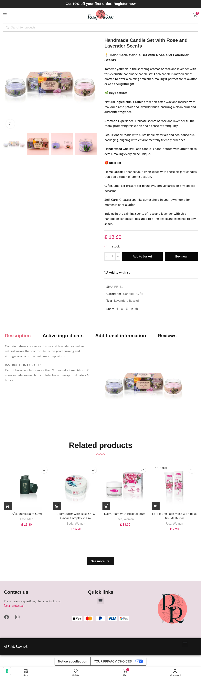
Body (70, 523)
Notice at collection (72, 661)
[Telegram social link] (136, 309)
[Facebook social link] (117, 309)
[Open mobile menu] (5, 15)
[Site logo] (100, 14)
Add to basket (142, 256)
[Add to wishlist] (43, 469)
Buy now (181, 256)
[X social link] (121, 309)
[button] (8, 506)
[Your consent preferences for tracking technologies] (7, 671)
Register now (124, 4)
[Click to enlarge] (10, 123)
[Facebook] (6, 617)
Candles (128, 293)
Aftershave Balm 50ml (27, 513)
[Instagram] (17, 617)
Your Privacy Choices (113, 661)
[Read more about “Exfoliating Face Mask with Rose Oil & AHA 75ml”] (156, 506)
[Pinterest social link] (127, 309)
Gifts (139, 293)
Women (80, 523)
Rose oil (134, 300)
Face (23, 519)
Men (30, 519)
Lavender (120, 300)
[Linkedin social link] (132, 309)
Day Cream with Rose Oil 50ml (125, 513)
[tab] (18, 336)
